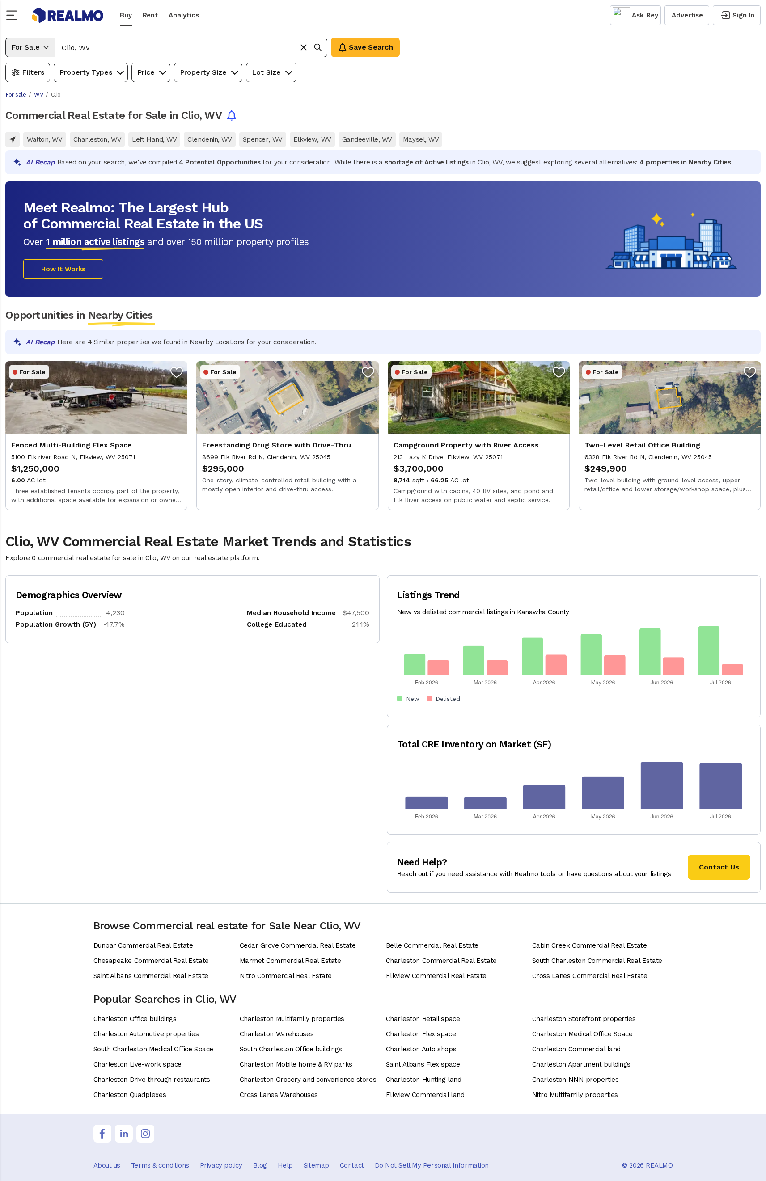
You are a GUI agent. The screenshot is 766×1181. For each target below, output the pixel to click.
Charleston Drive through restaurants (151, 1080)
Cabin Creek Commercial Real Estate (589, 945)
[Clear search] (303, 47)
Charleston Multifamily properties (292, 1019)
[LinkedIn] (124, 1134)
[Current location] (12, 139)
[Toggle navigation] (14, 15)
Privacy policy (221, 1165)
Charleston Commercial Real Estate (441, 961)
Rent (150, 15)
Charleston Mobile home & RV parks (296, 1064)
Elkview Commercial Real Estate (436, 976)
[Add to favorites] (176, 372)
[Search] (318, 47)
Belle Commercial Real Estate (432, 945)
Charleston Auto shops (421, 1049)
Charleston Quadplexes (129, 1095)
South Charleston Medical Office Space (153, 1049)
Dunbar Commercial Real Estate (143, 945)
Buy (126, 15)
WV (38, 94)
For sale (15, 94)
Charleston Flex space (421, 1034)
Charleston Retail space (423, 1019)
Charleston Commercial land (576, 1049)
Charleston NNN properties (575, 1080)
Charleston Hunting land (423, 1080)
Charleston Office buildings (135, 1019)
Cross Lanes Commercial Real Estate (590, 976)
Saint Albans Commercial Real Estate (150, 976)
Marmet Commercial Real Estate (290, 961)
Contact (352, 1165)
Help (285, 1165)
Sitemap (316, 1165)
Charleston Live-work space (137, 1064)
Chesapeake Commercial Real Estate (151, 961)
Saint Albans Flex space (423, 1064)
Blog (260, 1165)
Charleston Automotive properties (146, 1034)
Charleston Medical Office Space (582, 1034)
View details (96, 435)
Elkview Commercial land (425, 1095)
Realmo (68, 15)
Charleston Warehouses (277, 1034)
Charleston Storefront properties (584, 1019)
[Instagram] (145, 1134)
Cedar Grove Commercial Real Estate (298, 945)
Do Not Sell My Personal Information (432, 1165)
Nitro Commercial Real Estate (286, 976)
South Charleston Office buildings (291, 1049)
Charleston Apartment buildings (581, 1064)
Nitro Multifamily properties (575, 1095)
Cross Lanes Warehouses (279, 1095)
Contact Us (719, 867)
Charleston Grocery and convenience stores (308, 1080)
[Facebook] (102, 1134)
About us (106, 1165)
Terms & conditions (160, 1165)
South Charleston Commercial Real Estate (597, 961)
